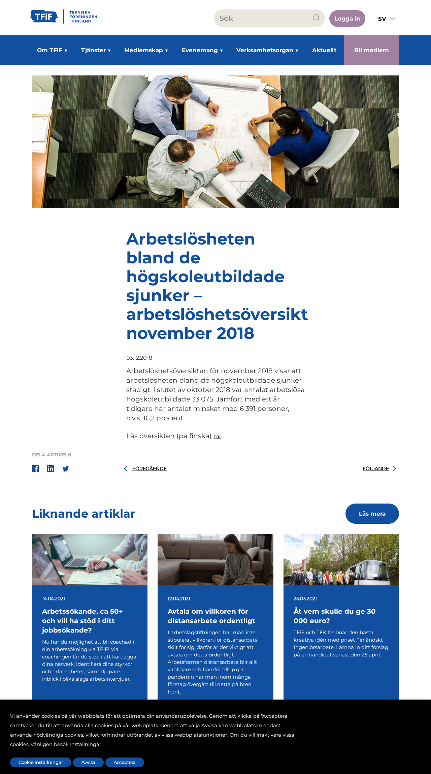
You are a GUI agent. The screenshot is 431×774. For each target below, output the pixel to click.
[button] (316, 17)
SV (382, 18)
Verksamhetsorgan (264, 50)
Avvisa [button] (88, 762)
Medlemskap (143, 50)
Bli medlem (371, 50)
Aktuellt (324, 50)
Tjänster (93, 50)
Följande (376, 468)
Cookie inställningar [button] (41, 762)
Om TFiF (49, 50)
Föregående (149, 468)
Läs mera (372, 513)
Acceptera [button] (125, 762)
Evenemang (200, 50)
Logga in (347, 18)
